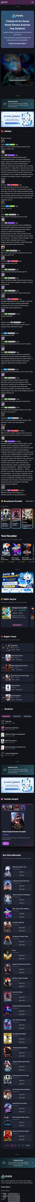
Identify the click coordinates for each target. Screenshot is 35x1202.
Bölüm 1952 (22, 1025)
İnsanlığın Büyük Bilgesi (19, 1034)
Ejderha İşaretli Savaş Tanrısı (19, 665)
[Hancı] (8, 955)
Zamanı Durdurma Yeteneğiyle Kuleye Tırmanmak (21, 895)
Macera (20, 613)
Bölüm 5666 (22, 1014)
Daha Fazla (30, 709)
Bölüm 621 (21, 969)
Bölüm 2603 (22, 997)
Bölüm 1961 (22, 941)
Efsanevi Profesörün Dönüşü (21, 1131)
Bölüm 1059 (22, 1039)
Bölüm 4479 (22, 930)
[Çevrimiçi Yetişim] (8, 996)
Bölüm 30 (22, 875)
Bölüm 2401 (22, 958)
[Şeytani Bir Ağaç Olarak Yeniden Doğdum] (8, 969)
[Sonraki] (31, 82)
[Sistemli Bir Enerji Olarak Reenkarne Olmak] (8, 1108)
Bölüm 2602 (22, 1000)
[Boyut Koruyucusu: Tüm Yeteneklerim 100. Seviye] (8, 871)
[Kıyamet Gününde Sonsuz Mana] (8, 1010)
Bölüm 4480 (22, 927)
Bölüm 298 (21, 889)
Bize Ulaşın (4, 1193)
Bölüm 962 (21, 1139)
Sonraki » (28, 1145)
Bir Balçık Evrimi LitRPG (19, 608)
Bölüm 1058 (22, 1042)
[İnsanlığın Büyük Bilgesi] (8, 1038)
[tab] (14, 84)
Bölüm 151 (21, 903)
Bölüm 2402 (22, 955)
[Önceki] (3, 82)
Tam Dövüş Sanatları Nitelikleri (21, 1089)
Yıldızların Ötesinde (18, 922)
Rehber (3, 1199)
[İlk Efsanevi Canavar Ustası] (8, 941)
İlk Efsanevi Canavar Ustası (20, 936)
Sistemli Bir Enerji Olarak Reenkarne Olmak (20, 1104)
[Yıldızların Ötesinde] (8, 927)
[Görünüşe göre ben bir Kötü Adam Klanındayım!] (8, 1080)
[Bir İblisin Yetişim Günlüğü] (8, 982)
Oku (5, 843)
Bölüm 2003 (22, 1052)
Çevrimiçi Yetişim (18, 992)
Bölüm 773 (21, 1125)
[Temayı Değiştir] (19, 2)
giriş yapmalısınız (20, 494)
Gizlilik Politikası (5, 1190)
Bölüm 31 (22, 872)
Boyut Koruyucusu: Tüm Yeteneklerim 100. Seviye (20, 867)
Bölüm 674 (21, 1084)
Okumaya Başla (16, 625)
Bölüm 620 (21, 972)
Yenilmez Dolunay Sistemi (20, 1047)
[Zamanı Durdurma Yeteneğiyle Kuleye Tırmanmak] (8, 899)
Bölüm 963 (21, 1136)
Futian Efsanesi (15, 685)
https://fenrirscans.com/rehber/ (11, 482)
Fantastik (15, 613)
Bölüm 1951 (22, 1028)
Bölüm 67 (22, 917)
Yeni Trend (17, 716)
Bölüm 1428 (22, 983)
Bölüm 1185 (22, 1070)
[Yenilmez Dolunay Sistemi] (8, 1052)
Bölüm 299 (21, 886)
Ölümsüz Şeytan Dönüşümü (17, 80)
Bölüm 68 (22, 913)
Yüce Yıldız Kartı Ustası (19, 1020)
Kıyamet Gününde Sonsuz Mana (22, 1006)
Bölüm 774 (21, 1122)
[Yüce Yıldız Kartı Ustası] (8, 1024)
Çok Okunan (6, 716)
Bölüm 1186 (22, 1066)
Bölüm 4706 (22, 1097)
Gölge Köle (15, 168)
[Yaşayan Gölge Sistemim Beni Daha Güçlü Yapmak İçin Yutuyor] (8, 1066)
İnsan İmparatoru (16, 695)
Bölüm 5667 (22, 1011)
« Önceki (7, 1145)
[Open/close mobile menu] (32, 2)
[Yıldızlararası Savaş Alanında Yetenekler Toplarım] (8, 885)
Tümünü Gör (29, 131)
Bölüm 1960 (22, 944)
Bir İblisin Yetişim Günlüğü (20, 238)
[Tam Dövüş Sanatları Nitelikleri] (8, 1094)
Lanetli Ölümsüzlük (26, 242)
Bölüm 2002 (22, 1056)
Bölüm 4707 (22, 1094)
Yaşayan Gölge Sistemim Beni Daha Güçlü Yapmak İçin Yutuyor (22, 1062)
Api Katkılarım (4, 1196)
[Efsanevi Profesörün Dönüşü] (8, 1135)
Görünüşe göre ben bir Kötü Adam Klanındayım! (21, 1076)
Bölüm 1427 (22, 986)
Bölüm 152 (21, 899)
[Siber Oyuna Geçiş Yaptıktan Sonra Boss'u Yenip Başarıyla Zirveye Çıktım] (8, 913)
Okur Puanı (27, 716)
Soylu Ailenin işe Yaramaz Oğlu (20, 675)
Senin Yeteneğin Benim (13, 240)
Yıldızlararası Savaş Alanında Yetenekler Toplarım (21, 881)
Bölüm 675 (21, 1080)
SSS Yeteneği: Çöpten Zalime (21, 1117)
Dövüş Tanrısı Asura (17, 655)
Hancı (14, 950)
